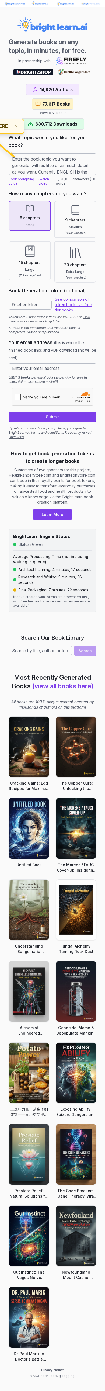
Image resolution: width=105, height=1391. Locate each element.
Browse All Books (52, 113)
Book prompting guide (21, 181)
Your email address (52, 349)
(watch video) (43, 181)
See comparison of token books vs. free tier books (73, 304)
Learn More (52, 514)
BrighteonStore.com (77, 475)
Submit (52, 416)
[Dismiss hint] (16, 126)
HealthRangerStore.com (30, 475)
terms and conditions (47, 433)
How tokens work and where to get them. (49, 319)
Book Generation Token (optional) (47, 290)
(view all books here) (62, 686)
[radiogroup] (52, 242)
